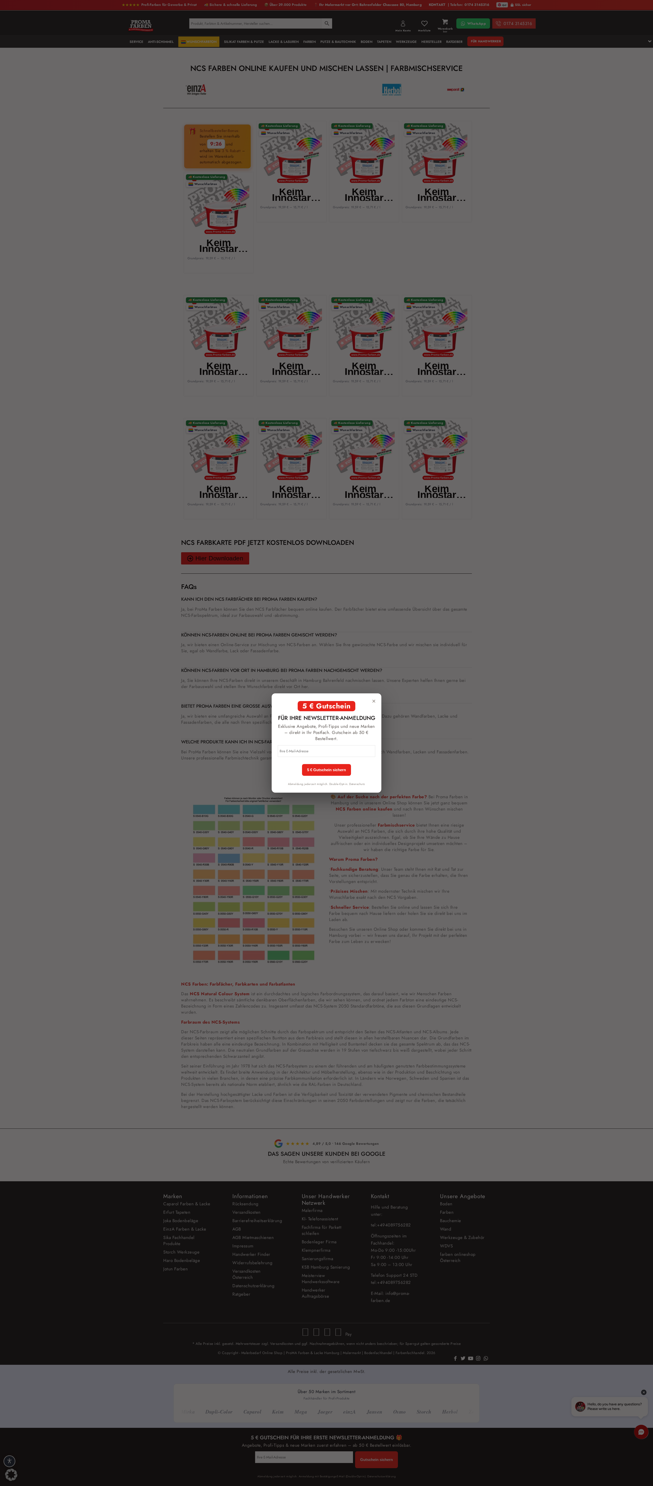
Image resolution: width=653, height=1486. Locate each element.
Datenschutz (357, 784)
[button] (11, 1475)
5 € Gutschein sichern (326, 770)
